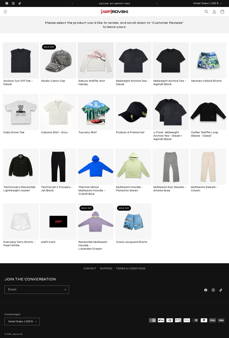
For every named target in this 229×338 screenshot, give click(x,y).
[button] (5, 12)
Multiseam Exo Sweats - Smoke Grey (170, 188)
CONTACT (90, 268)
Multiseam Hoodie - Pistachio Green (129, 188)
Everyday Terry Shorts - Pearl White (19, 243)
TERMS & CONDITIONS (130, 268)
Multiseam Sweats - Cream (204, 188)
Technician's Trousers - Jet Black (56, 188)
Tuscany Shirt (88, 132)
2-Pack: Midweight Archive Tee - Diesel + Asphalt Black (168, 136)
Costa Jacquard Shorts (131, 242)
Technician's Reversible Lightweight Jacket (20, 188)
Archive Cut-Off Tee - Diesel (18, 82)
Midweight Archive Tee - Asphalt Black (170, 82)
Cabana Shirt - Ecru (54, 132)
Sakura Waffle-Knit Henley (92, 82)
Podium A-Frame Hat (130, 132)
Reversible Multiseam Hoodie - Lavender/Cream (93, 245)
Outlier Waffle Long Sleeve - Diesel (204, 134)
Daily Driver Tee (14, 132)
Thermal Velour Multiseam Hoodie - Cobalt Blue (92, 190)
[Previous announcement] (72, 3)
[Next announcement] (157, 3)
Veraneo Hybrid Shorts (206, 80)
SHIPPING (106, 268)
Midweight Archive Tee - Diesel (132, 82)
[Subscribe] (65, 289)
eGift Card (48, 242)
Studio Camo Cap (53, 80)
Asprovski (18, 334)
